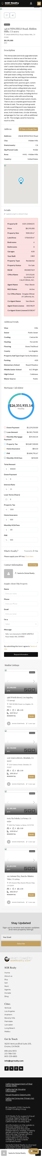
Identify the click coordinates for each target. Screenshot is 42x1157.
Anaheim (8, 1015)
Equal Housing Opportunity (18, 1095)
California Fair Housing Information (16, 1090)
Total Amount (9, 464)
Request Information (21, 654)
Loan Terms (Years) (12, 495)
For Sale (7, 24)
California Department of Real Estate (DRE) (19, 1085)
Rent (6, 986)
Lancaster (8, 1025)
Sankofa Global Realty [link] (18, 723)
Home (7, 973)
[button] (39, 3)
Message (8, 629)
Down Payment (10, 474)
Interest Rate (9, 485)
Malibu (7, 1031)
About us (8, 976)
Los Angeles (9, 1011)
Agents (7, 990)
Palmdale (8, 1021)
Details (31, 716)
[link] (21, 681)
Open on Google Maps (29, 129)
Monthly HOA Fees (12, 525)
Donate (7, 993)
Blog (6, 996)
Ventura (7, 1008)
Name (6, 589)
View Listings (33, 565)
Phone (6, 599)
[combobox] (21, 624)
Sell (6, 983)
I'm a (6, 619)
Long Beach (9, 1028)
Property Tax (9, 505)
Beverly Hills (9, 1018)
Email (6, 609)
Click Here (29, 556)
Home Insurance (10, 515)
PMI (5, 535)
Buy (6, 979)
